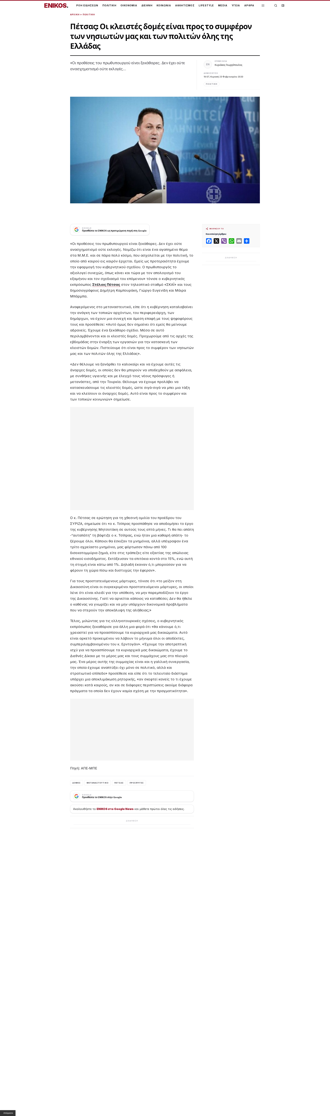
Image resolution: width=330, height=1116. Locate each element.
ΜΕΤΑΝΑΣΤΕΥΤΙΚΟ (97, 783)
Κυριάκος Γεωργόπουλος (228, 64)
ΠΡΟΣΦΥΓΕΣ (137, 783)
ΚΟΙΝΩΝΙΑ (164, 5)
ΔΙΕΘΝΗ (146, 5)
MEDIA (223, 5)
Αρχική (75, 14)
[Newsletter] (283, 5)
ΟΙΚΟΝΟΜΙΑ (128, 5)
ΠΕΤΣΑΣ (119, 783)
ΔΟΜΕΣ (76, 783)
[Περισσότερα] (263, 6)
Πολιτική (89, 14)
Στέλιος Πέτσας (106, 285)
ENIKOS (56, 5)
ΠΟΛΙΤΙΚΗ (109, 5)
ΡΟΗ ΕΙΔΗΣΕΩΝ (87, 5)
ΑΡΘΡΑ (249, 5)
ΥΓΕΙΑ (236, 5)
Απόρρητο (8, 1113)
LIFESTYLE (206, 5)
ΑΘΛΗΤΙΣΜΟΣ (185, 5)
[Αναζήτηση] (276, 5)
